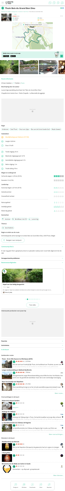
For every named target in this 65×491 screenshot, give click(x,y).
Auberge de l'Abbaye (8, 412)
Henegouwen (14, 11)
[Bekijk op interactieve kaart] (32, 48)
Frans (22, 83)
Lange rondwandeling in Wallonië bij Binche (17, 370)
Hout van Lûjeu (24, 129)
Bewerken (49, 487)
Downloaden (32, 487)
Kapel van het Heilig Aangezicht (13, 284)
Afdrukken (24, 487)
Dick (15, 14)
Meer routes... (59, 393)
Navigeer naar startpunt (13, 240)
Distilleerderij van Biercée (10, 442)
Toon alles (32, 305)
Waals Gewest (56, 129)
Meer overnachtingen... (56, 434)
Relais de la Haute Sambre (10, 401)
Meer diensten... (58, 475)
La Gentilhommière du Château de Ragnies (16, 423)
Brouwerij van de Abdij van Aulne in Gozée (16, 464)
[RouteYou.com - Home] (9, 2)
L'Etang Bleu (6, 453)
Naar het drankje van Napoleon (12, 382)
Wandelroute (4, 11)
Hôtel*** (15, 408)
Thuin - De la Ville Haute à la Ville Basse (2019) (17, 359)
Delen (41, 487)
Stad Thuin (26, 11)
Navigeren (15, 487)
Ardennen (20, 11)
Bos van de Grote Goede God (40, 129)
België (9, 11)
